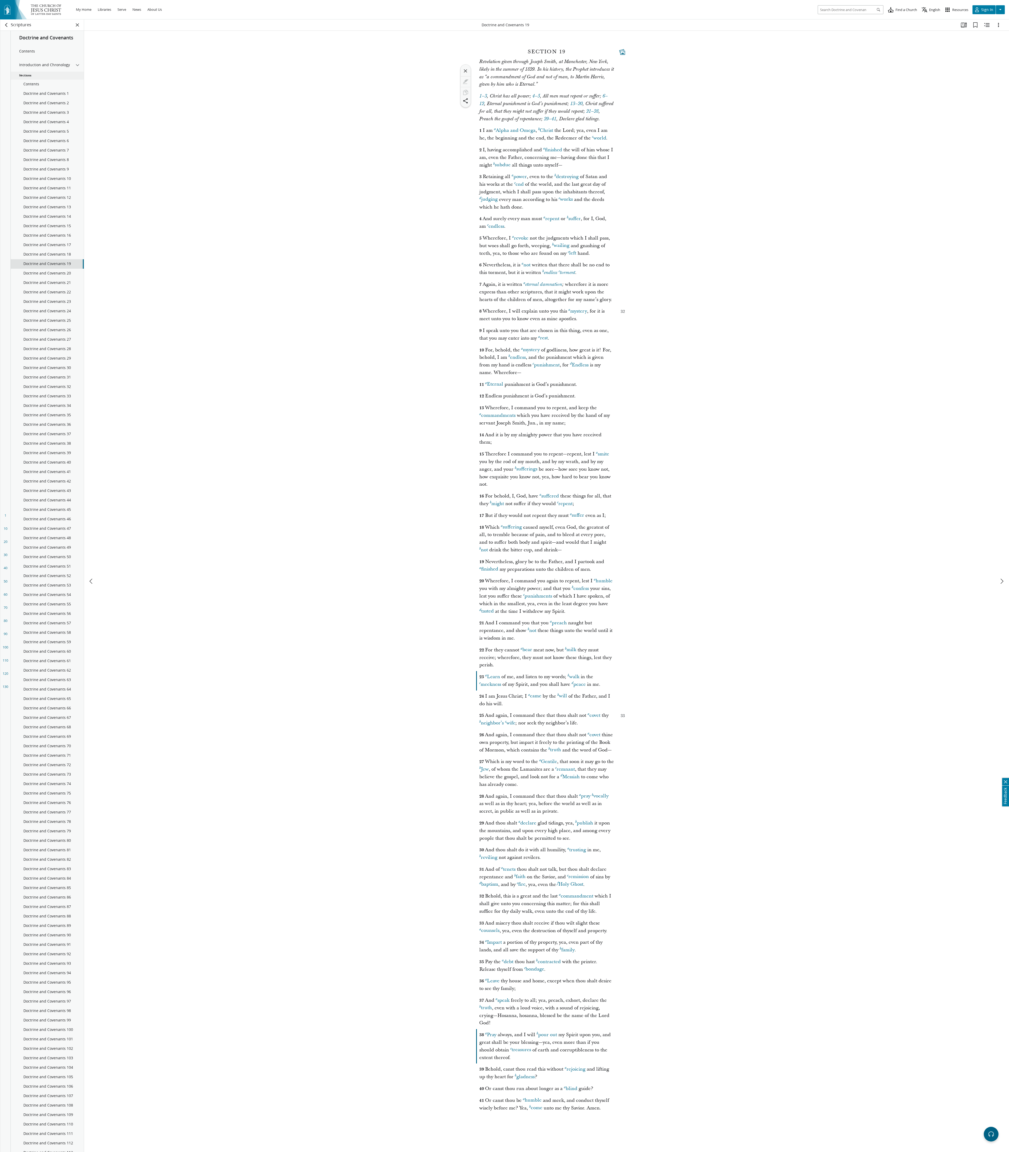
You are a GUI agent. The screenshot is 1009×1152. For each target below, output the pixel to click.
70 (5, 607)
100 (5, 647)
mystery (578, 311)
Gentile (549, 761)
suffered (550, 496)
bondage (535, 969)
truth (555, 750)
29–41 (550, 119)
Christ (546, 130)
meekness (491, 684)
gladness (525, 1076)
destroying (567, 176)
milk (571, 650)
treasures (521, 1050)
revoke (521, 238)
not (527, 265)
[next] (1001, 581)
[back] (6, 25)
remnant (566, 769)
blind (571, 1088)
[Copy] (465, 92)
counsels (490, 930)
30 (5, 554)
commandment (577, 896)
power (520, 176)
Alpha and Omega (516, 130)
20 (5, 541)
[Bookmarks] (975, 25)
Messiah (571, 777)
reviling (489, 857)
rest (544, 338)
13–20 (576, 104)
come (536, 1108)
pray (585, 796)
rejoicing (576, 1069)
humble (604, 581)
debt (508, 961)
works (566, 199)
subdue (503, 165)
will (563, 696)
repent (552, 218)
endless (496, 226)
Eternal (495, 384)
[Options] (998, 25)
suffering (512, 527)
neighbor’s (492, 723)
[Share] (465, 101)
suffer (574, 218)
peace (579, 684)
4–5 (536, 96)
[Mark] (465, 81)
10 (5, 528)
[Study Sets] (964, 25)
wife (510, 723)
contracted (549, 961)
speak (503, 1000)
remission (578, 877)
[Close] (465, 71)
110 (5, 660)
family (568, 950)
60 (5, 594)
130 (5, 686)
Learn (493, 676)
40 (5, 567)
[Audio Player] (991, 1134)
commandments (498, 415)
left (572, 253)
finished (553, 150)
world (599, 138)
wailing (561, 245)
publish (585, 823)
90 (5, 633)
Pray (491, 1034)
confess (581, 588)
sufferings (526, 469)
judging (489, 199)
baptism (489, 884)
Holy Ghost (570, 884)
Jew (485, 769)
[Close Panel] (77, 25)
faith (521, 877)
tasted (487, 611)
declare (528, 823)
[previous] (91, 581)
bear (527, 650)
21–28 (592, 111)
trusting (577, 850)
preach (559, 623)
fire (522, 884)
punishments (538, 596)
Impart (494, 942)
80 (5, 620)
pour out (547, 1034)
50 (5, 581)
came (535, 696)
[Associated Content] (622, 52)
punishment (547, 365)
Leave (493, 981)
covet (594, 715)
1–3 (483, 96)
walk (574, 676)
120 (5, 673)
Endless (580, 365)
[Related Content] (987, 25)
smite (603, 454)
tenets (509, 869)
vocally (601, 796)
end (520, 184)
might (497, 503)
